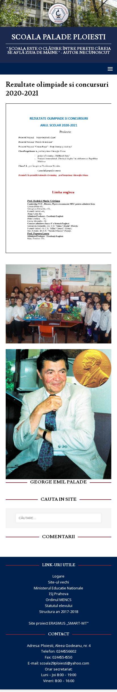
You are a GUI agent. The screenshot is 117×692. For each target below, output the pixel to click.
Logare (58, 576)
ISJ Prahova (58, 593)
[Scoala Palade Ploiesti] (58, 23)
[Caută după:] (58, 518)
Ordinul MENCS (59, 599)
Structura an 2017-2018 (58, 611)
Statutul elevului (58, 605)
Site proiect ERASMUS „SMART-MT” (59, 623)
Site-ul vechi (58, 582)
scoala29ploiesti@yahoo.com (64, 663)
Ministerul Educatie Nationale (58, 588)
